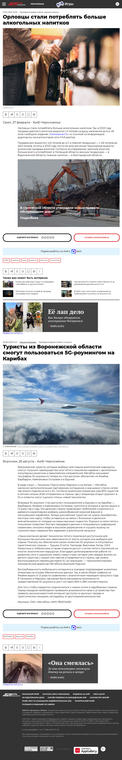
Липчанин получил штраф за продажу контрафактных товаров (33, 292)
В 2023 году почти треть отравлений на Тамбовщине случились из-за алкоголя (92, 292)
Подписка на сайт (81, 694)
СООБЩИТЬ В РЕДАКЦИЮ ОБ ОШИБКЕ (38, 704)
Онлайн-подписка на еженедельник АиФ (67, 698)
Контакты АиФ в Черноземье (56, 694)
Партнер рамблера (63, 749)
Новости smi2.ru (13, 333)
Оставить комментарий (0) (97, 238)
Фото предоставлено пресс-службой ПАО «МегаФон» (43, 446)
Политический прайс (85, 701)
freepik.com (8, 107)
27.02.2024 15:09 (10, 12)
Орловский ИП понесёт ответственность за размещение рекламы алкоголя (94, 283)
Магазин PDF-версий (99, 698)
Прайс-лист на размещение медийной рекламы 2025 (46, 701)
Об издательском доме (33, 698)
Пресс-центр (99, 694)
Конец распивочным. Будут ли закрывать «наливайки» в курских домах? (35, 283)
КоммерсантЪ (59, 134)
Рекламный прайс (30, 694)
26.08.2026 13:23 (10, 342)
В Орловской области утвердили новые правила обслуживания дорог (59, 209)
